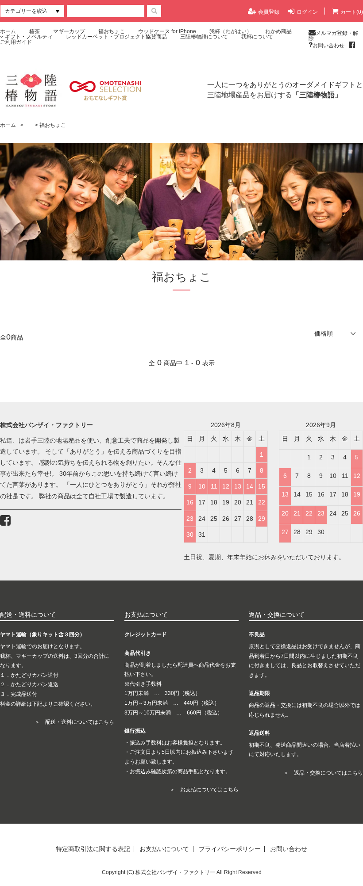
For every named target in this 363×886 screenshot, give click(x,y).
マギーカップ (69, 31)
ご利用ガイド (16, 42)
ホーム (8, 31)
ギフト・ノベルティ (29, 36)
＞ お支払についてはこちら (204, 790)
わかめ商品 (278, 31)
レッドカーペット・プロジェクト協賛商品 (116, 36)
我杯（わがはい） (230, 31)
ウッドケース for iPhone (167, 31)
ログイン (307, 12)
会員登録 (268, 12)
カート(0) (351, 12)
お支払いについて (164, 849)
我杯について (257, 36)
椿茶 (34, 31)
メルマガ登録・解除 (333, 35)
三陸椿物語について (204, 36)
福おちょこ (111, 31)
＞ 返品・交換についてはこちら (323, 773)
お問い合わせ (328, 45)
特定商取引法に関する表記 (93, 849)
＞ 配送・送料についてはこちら (74, 722)
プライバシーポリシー (230, 849)
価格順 (323, 333)
